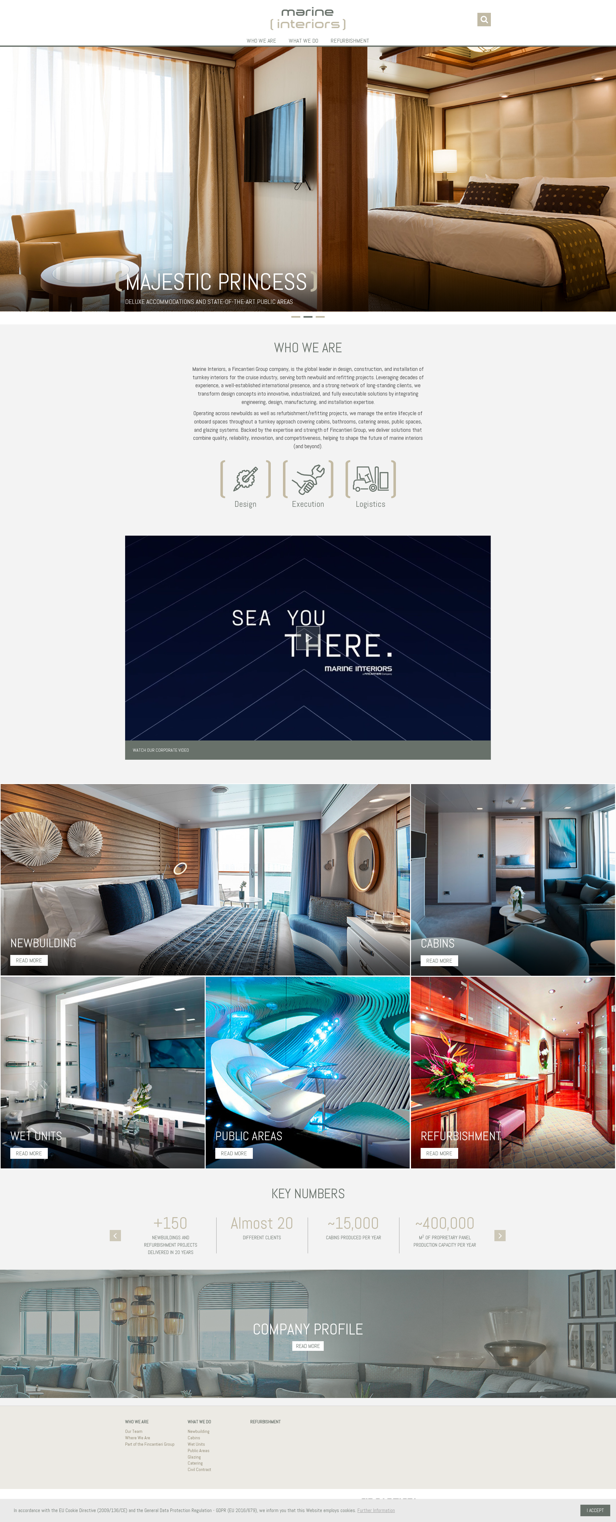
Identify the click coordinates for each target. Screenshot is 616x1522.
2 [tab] (305, 317)
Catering (195, 1463)
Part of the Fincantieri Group (150, 1444)
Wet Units (196, 1444)
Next (500, 1235)
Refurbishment (350, 40)
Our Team (133, 1431)
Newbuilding (199, 1431)
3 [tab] (317, 317)
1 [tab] (293, 317)
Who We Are (261, 40)
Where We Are (137, 1438)
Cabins (194, 1438)
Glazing (194, 1457)
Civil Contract (199, 1469)
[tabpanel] (308, 179)
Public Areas (199, 1450)
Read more (29, 960)
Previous (116, 1235)
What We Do (303, 40)
